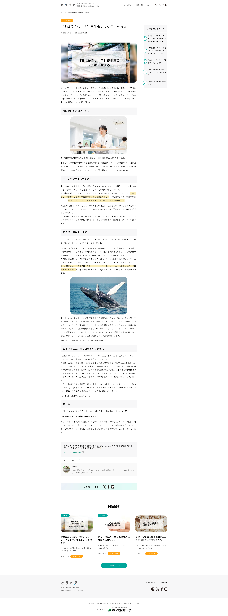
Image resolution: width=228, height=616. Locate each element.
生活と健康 (67, 20)
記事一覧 (139, 5)
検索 (148, 5)
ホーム (62, 12)
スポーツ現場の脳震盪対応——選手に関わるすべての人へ (150, 538)
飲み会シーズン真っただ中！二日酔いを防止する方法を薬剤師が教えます (157, 38)
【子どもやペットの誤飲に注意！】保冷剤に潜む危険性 (157, 72)
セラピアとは (128, 5)
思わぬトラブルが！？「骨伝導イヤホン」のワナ (157, 61)
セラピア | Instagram (72, 452)
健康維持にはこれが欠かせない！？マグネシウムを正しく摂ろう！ (76, 540)
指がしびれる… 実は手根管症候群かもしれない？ (114, 538)
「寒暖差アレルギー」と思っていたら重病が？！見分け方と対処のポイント (157, 51)
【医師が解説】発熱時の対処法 (157, 82)
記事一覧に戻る (114, 565)
